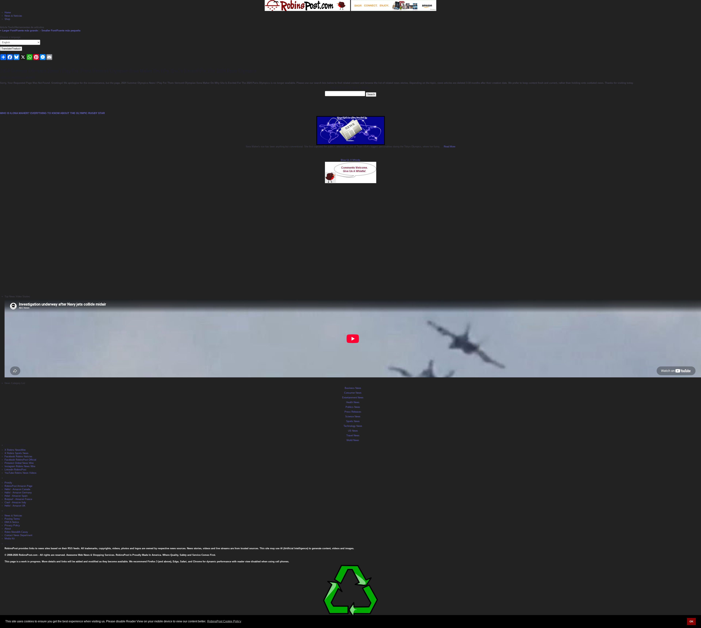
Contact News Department (18, 535)
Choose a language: (10, 37)
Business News (353, 388)
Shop (7, 19)
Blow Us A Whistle (350, 160)
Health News (352, 402)
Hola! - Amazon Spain (16, 495)
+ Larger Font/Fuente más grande (19, 30)
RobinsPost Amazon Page (18, 486)
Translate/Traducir (11, 48)
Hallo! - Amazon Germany (18, 492)
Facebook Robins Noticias (18, 456)
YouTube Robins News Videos (21, 473)
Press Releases (352, 411)
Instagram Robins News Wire (20, 466)
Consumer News (352, 392)
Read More (449, 146)
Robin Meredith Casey (16, 532)
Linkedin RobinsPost (15, 469)
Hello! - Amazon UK (15, 505)
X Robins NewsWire (15, 450)
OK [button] (691, 621)
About (8, 528)
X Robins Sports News (16, 453)
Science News (352, 416)
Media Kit (10, 538)
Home (8, 12)
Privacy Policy (12, 525)
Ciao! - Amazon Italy (15, 502)
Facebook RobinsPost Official (20, 459)
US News (353, 430)
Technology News (353, 426)
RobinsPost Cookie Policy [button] (224, 621)
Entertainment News (352, 397)
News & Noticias (13, 15)
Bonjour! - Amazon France (18, 499)
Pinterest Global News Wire (19, 463)
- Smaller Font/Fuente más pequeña (60, 30)
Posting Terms (12, 518)
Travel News (352, 435)
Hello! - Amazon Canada (17, 489)
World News (352, 440)
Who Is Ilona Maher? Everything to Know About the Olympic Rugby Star (52, 113)
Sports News (353, 421)
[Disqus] (350, 238)
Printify (8, 482)
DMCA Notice (12, 522)
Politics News (353, 407)
